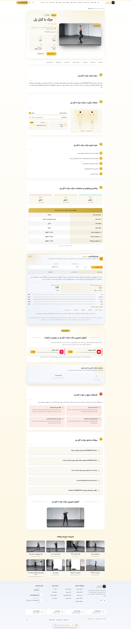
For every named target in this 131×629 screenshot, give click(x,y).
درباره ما (55, 589)
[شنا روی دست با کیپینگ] (75, 565)
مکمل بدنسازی (68, 589)
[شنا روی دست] (55, 565)
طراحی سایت (67, 625)
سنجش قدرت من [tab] (74, 272)
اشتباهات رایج (58, 62)
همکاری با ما (54, 592)
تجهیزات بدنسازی (79, 601)
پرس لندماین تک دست (55, 554)
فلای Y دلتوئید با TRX (75, 554)
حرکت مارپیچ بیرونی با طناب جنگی (36, 554)
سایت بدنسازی (102, 8)
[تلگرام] (100, 600)
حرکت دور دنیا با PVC (95, 572)
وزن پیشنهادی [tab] (99, 272)
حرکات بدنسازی (79, 589)
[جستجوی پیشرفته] (33, 2)
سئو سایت (62, 625)
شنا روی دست (55, 572)
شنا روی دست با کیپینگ (75, 572)
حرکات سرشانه (96, 8)
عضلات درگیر (40, 53)
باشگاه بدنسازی (79, 598)
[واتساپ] (104, 600)
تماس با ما (54, 598)
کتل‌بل (61, 126)
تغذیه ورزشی (68, 592)
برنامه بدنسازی (79, 592)
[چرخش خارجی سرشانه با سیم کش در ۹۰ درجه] (35, 565)
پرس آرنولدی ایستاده (95, 554)
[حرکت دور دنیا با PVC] (95, 565)
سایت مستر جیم (40, 27)
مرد (96, 267)
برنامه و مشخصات (76, 62)
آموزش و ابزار (66, 62)
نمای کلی (100, 62)
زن (84, 267)
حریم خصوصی (65, 619)
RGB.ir (55, 625)
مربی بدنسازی (79, 595)
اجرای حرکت (85, 62)
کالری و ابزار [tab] (50, 272)
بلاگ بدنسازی (68, 598)
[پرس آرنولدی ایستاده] (95, 546)
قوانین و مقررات (59, 619)
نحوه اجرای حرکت (50, 53)
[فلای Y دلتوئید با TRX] (75, 546)
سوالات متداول (49, 62)
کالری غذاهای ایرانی (67, 595)
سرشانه (53, 15)
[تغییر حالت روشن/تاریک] (29, 2)
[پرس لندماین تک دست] (55, 546)
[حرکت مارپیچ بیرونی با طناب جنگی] (35, 546)
